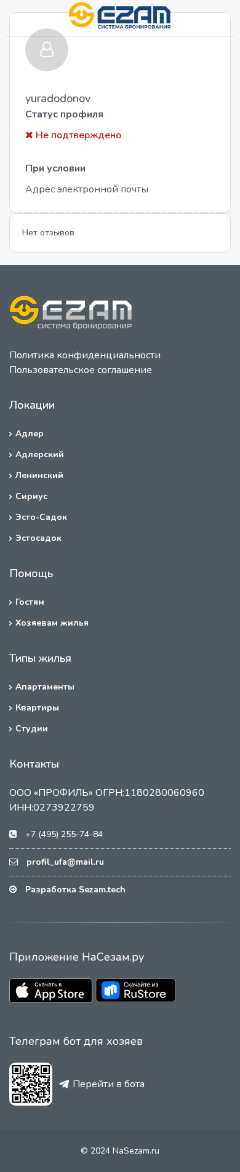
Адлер (29, 433)
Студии (31, 728)
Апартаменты (44, 687)
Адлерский (39, 454)
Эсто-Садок (41, 517)
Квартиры (37, 708)
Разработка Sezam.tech (75, 889)
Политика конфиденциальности (85, 355)
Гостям (29, 602)
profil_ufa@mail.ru (65, 862)
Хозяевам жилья (52, 623)
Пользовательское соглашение (80, 370)
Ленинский (39, 475)
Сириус (31, 496)
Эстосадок (38, 538)
